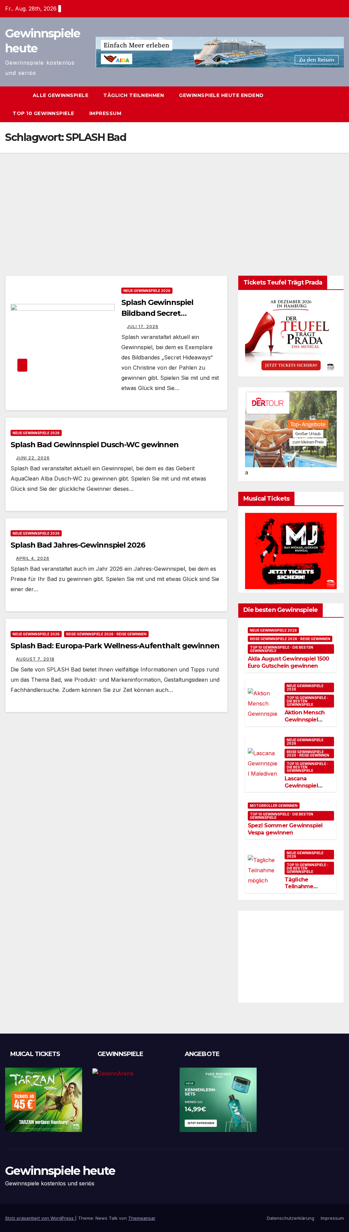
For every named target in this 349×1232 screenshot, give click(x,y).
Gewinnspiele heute (60, 1171)
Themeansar (141, 1218)
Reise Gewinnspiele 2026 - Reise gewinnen (106, 634)
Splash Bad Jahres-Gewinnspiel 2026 (78, 545)
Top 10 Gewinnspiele (43, 113)
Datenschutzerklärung (290, 1218)
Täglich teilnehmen (133, 95)
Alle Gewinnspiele (61, 95)
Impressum (105, 113)
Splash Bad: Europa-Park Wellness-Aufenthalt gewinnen (115, 645)
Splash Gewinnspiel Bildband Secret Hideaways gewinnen (161, 313)
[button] (339, 104)
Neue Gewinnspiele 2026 (146, 291)
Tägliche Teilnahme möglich (299, 886)
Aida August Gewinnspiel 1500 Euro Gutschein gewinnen (288, 662)
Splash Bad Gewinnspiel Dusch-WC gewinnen (95, 444)
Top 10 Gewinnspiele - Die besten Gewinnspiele (281, 649)
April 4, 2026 (32, 558)
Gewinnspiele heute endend (221, 95)
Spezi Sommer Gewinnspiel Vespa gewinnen (285, 829)
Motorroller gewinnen (274, 806)
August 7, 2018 (35, 659)
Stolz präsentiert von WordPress (40, 1218)
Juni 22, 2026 (33, 457)
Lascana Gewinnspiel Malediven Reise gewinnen (307, 789)
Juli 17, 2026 (142, 326)
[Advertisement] (174, 204)
